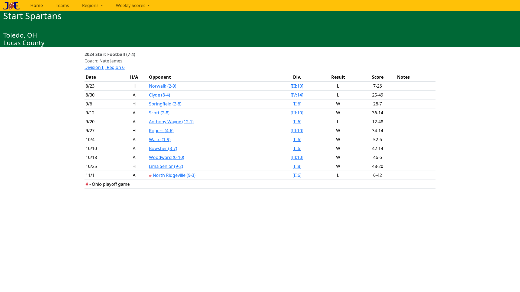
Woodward (166, 157)
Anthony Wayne (171, 122)
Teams (62, 5)
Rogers (161, 131)
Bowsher (163, 148)
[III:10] (297, 86)
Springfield (165, 104)
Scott (159, 113)
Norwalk (162, 86)
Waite (160, 139)
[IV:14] (297, 95)
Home (36, 5)
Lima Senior (166, 166)
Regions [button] (91, 5)
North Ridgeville (174, 175)
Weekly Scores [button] (131, 5)
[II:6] (296, 104)
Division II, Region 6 (104, 67)
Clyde (159, 95)
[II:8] (296, 166)
